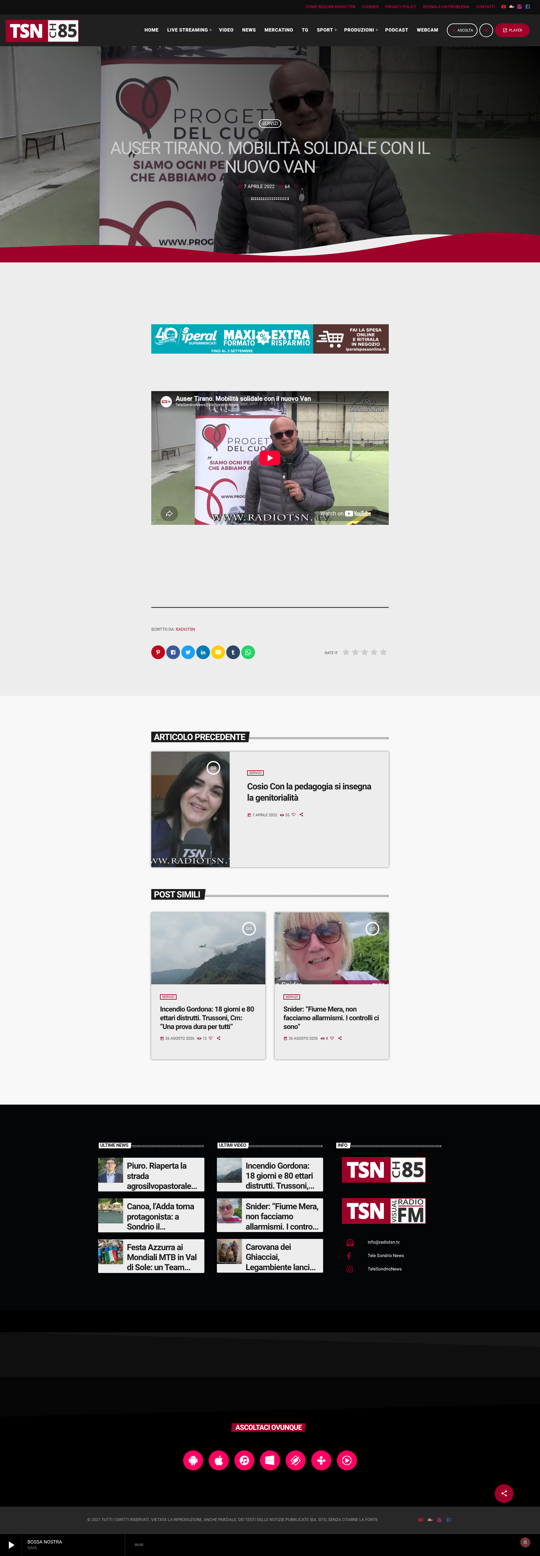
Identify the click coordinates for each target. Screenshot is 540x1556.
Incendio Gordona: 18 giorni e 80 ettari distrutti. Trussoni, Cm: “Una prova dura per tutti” (207, 1018)
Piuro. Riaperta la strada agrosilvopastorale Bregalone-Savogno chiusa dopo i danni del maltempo (161, 1191)
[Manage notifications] (525, 1542)
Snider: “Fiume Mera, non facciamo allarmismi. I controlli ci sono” (331, 1018)
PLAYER (512, 30)
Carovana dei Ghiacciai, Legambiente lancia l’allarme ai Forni (280, 1262)
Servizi (270, 123)
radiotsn (185, 629)
